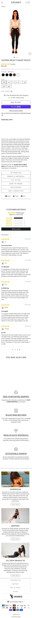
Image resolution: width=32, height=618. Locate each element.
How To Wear (16, 183)
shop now (15, 504)
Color (7, 71)
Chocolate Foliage (14, 74)
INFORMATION (15, 580)
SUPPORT (15, 584)
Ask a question (16, 191)
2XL (4, 86)
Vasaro (16, 2)
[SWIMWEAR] (15, 479)
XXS (4, 82)
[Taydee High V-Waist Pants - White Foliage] (9, 132)
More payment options (16, 110)
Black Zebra (3, 74)
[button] (5, 64)
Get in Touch (15, 587)
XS (9, 82)
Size (3, 79)
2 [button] (15, 349)
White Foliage (18, 74)
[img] (5, 239)
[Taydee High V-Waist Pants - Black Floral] (5, 132)
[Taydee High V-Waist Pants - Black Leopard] (4, 132)
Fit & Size (16, 180)
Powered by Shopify (16, 616)
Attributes (16, 172)
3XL (9, 86)
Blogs (15, 591)
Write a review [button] (16, 229)
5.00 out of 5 (20, 212)
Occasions (16, 187)
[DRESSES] (15, 516)
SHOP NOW (15, 539)
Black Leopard (6, 74)
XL (25, 82)
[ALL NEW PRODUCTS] (15, 550)
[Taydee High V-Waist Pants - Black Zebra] (2, 132)
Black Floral (10, 74)
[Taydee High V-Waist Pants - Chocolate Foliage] (7, 132)
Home (3, 6)
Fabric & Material (16, 176)
